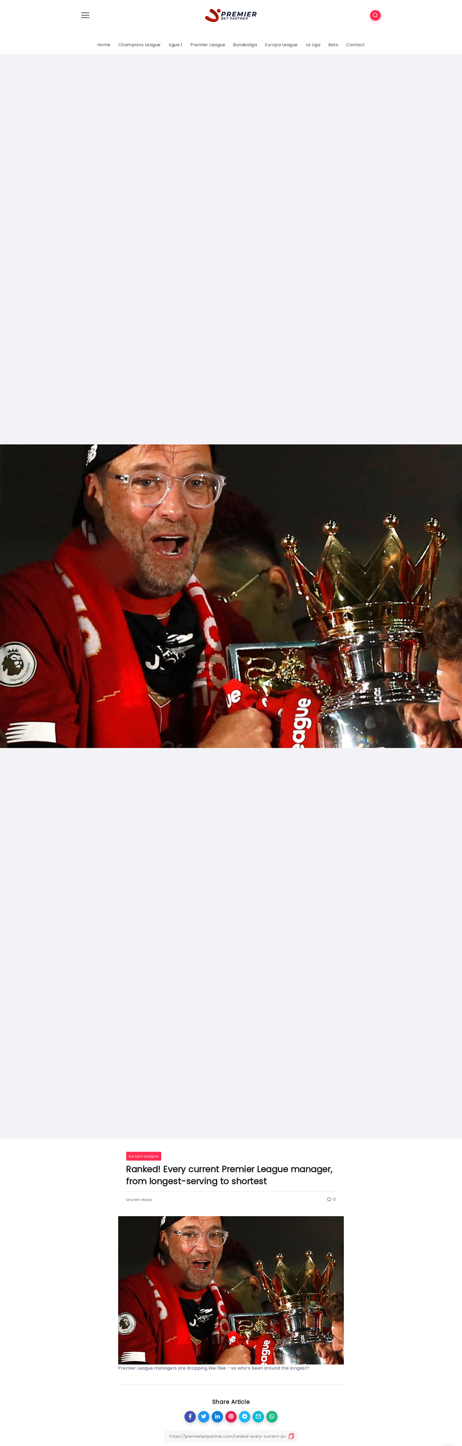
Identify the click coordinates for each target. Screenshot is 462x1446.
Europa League (144, 1156)
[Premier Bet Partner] (231, 15)
